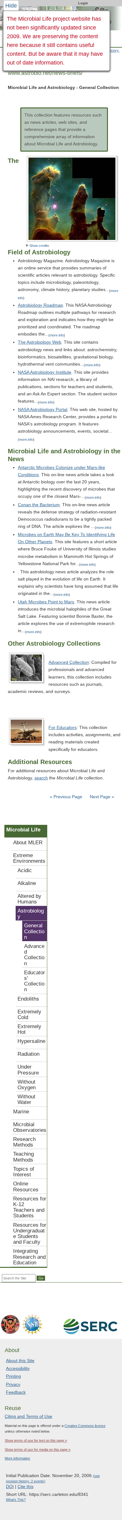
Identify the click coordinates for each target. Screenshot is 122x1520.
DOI (10, 1486)
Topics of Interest (23, 1172)
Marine (21, 1112)
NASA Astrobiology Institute (44, 372)
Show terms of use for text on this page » (36, 1440)
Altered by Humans (29, 899)
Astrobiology (31, 913)
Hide (11, 6)
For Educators (62, 727)
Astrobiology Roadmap (40, 305)
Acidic (25, 870)
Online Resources (25, 1186)
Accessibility (18, 1368)
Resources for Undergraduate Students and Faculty (29, 1233)
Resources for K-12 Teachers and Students (29, 1207)
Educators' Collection (34, 981)
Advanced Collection (68, 662)
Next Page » (101, 796)
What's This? (16, 1500)
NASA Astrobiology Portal (42, 409)
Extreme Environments (29, 858)
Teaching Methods (23, 1157)
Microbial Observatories (29, 1127)
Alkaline (27, 883)
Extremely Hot (29, 1029)
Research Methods (24, 1142)
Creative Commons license (84, 1426)
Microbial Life (23, 830)
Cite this (25, 1486)
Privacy (13, 1384)
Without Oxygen (27, 1085)
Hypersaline (31, 1041)
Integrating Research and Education (29, 1256)
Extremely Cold (29, 1014)
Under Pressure (28, 1069)
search (41, 777)
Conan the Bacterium (39, 504)
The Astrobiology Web (39, 342)
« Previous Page (66, 796)
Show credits (39, 245)
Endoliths (28, 999)
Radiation (28, 1054)
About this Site (20, 1360)
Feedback (16, 1392)
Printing (13, 1376)
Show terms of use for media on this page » (37, 1449)
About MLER (28, 843)
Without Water (26, 1099)
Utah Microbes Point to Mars (46, 601)
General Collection (34, 931)
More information (17, 1458)
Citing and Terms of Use (28, 1416)
